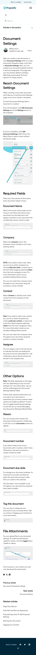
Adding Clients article (18, 277)
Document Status (26, 594)
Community (27, 2)
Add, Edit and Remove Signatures (15, 610)
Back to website (16, 2)
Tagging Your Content (11, 625)
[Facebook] (4, 575)
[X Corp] (7, 575)
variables (24, 73)
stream (22, 419)
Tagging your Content (21, 513)
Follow (30, 50)
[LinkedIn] (9, 575)
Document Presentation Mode (14, 586)
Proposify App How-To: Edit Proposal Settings (16, 616)
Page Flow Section (10, 606)
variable (20, 286)
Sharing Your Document (11, 621)
